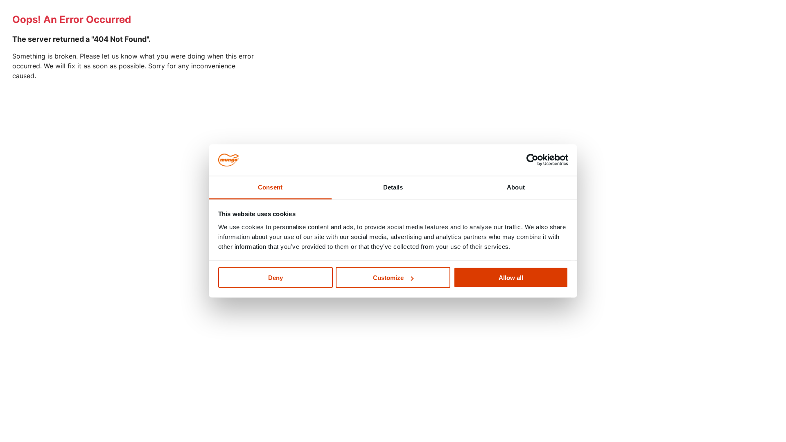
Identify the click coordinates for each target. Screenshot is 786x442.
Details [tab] (393, 186)
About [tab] (516, 186)
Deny (275, 277)
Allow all (511, 277)
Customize (388, 277)
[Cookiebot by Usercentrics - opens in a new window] (532, 160)
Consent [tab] (270, 186)
